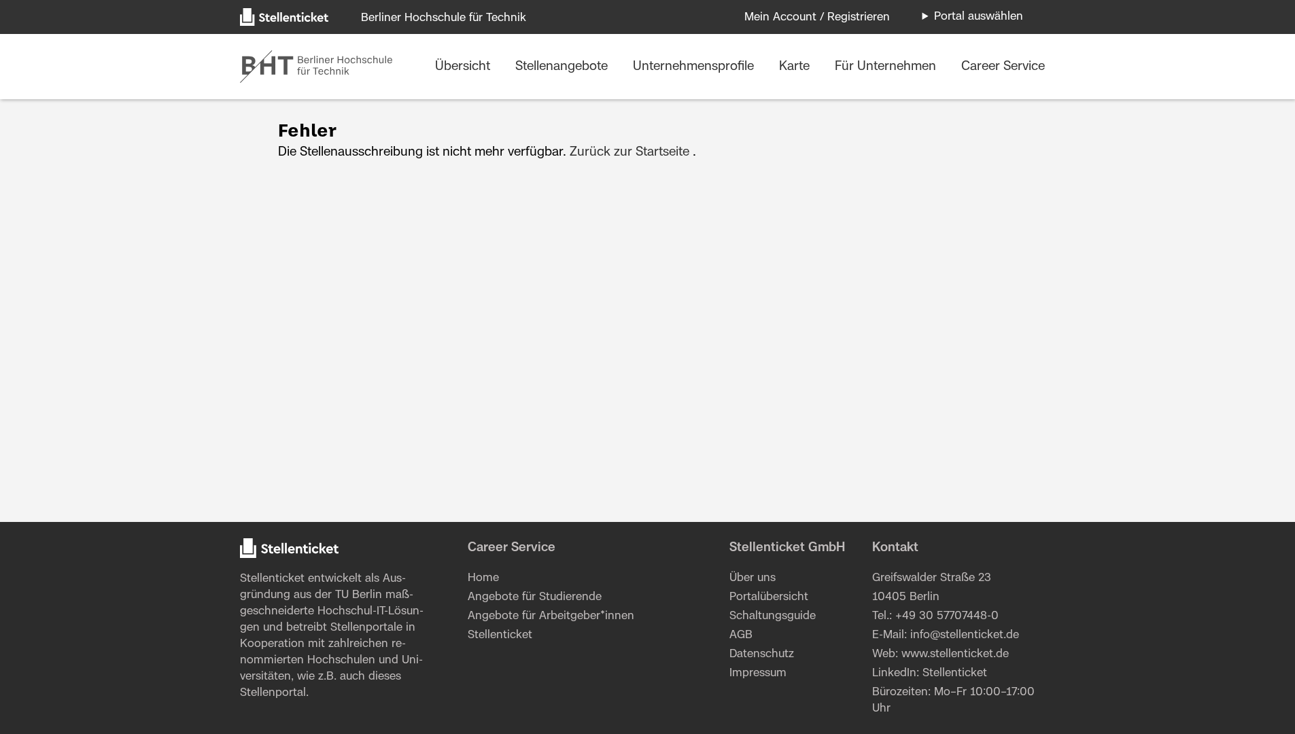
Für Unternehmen (887, 66)
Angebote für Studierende (535, 596)
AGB (741, 634)
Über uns (752, 577)
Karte (796, 66)
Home (483, 577)
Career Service (1003, 66)
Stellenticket (272, 578)
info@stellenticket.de (964, 634)
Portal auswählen (978, 16)
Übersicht (464, 66)
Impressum (758, 672)
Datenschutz (761, 653)
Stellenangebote (563, 66)
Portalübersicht (768, 596)
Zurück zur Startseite (629, 152)
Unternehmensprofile (695, 66)
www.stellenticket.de (955, 653)
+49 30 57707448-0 (947, 615)
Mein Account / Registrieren (817, 17)
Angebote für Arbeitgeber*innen (551, 615)
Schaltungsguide (772, 615)
